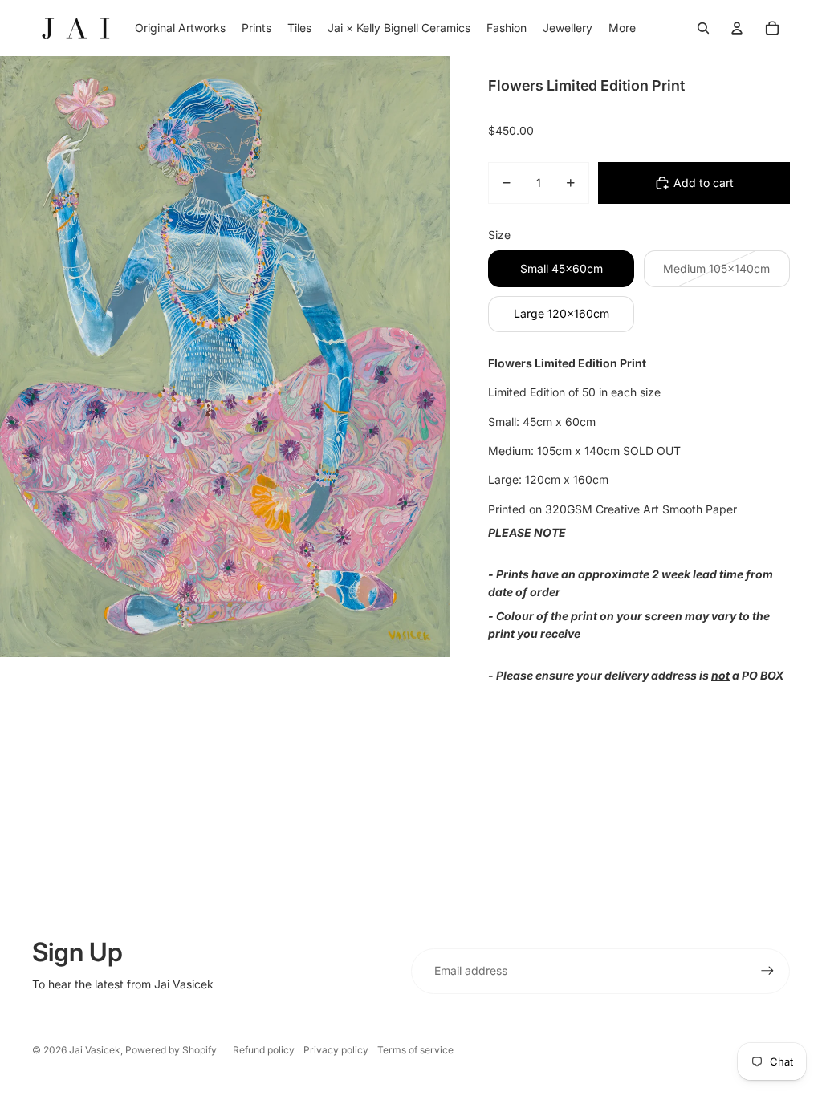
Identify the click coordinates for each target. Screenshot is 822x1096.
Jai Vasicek (94, 1050)
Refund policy (264, 1050)
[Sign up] (767, 971)
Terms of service (415, 1050)
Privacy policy (335, 1050)
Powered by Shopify (171, 1050)
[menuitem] (622, 28)
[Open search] (703, 28)
